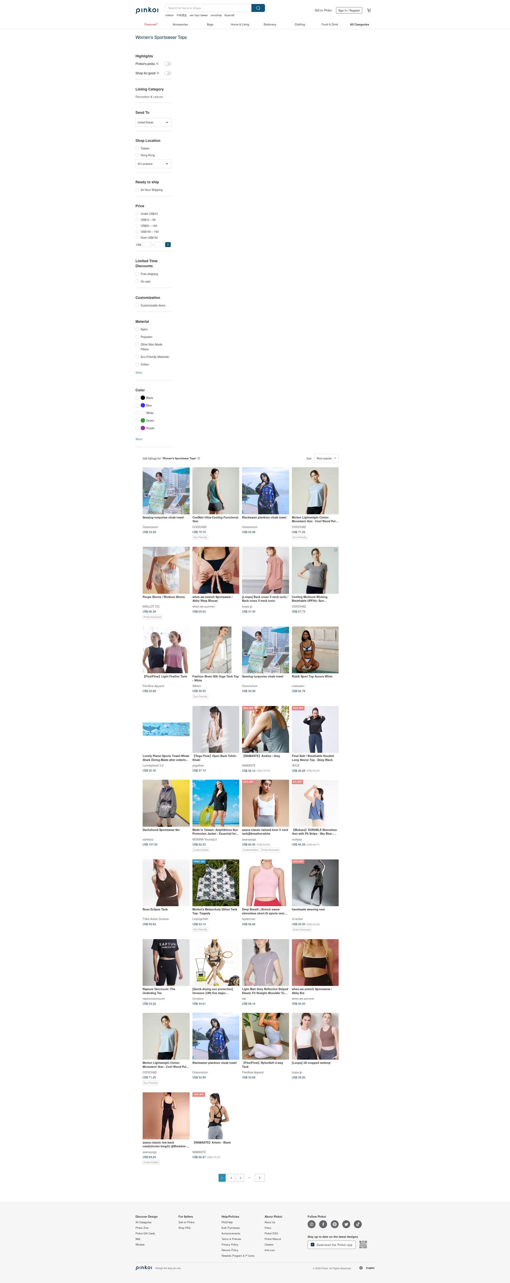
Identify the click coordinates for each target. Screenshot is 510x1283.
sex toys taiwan (199, 15)
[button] (168, 244)
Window (139, 1244)
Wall (137, 1239)
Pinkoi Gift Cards (145, 1233)
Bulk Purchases (231, 1227)
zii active (297, 919)
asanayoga (249, 839)
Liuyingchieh (200, 919)
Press (268, 1227)
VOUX (295, 765)
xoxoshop (216, 15)
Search (258, 8)
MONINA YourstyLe (204, 839)
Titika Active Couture (156, 919)
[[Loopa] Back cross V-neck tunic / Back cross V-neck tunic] (265, 570)
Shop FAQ (184, 1227)
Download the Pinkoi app (334, 1245)
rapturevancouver (154, 998)
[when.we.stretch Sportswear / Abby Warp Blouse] (215, 570)
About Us (270, 1222)
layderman (248, 919)
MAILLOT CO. (151, 606)
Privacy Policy (230, 1244)
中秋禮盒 (182, 15)
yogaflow (198, 765)
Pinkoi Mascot (273, 1239)
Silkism (196, 686)
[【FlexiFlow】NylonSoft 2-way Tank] (265, 1036)
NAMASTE (248, 765)
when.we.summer (203, 606)
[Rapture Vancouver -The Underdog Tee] (166, 962)
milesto (169, 15)
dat (244, 998)
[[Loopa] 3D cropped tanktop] (315, 1036)
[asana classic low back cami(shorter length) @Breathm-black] (166, 1115)
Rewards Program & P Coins (238, 1255)
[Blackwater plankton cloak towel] (265, 490)
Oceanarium (150, 527)
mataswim (298, 686)
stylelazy (148, 839)
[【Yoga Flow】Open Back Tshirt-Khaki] (215, 729)
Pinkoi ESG (271, 1233)
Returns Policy (230, 1250)
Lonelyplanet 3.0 (153, 765)
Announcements (231, 1233)
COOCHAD (199, 527)
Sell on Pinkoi (323, 10)
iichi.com (270, 1250)
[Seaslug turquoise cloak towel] (166, 490)
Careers (269, 1244)
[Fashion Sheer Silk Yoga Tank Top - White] (215, 649)
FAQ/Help (227, 1222)
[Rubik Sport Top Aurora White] (315, 649)
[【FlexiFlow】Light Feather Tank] (166, 649)
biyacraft (229, 15)
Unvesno (198, 998)
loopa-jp (247, 606)
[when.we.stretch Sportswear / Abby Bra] (315, 962)
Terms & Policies (231, 1239)
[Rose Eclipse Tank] (166, 882)
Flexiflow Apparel (153, 686)
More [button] (139, 372)
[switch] (153, 63)
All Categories (143, 1222)
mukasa (297, 839)
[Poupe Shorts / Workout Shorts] (166, 570)
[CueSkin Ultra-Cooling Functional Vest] (215, 490)
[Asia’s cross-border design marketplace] (146, 10)
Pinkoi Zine (141, 1227)
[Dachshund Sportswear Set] (166, 803)
